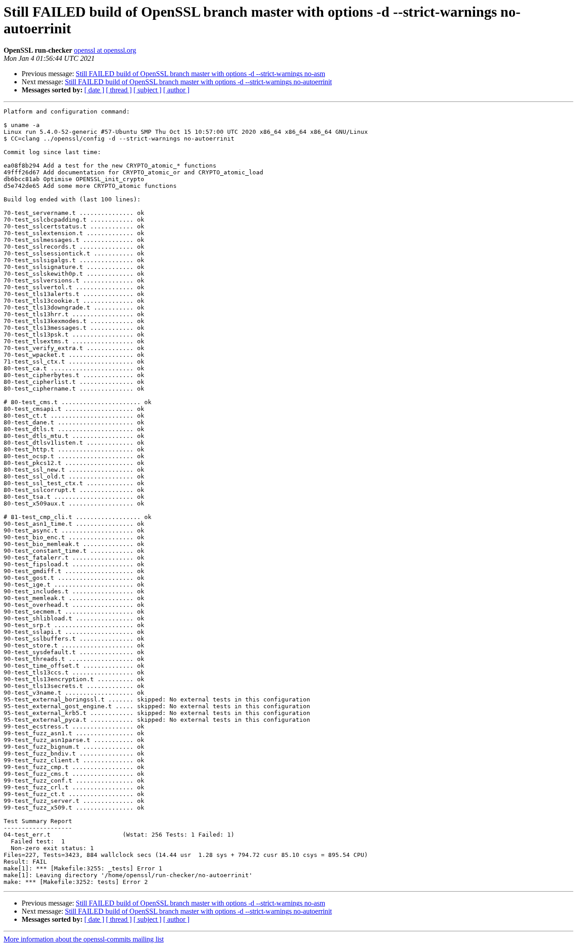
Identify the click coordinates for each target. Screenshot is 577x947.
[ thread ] (119, 90)
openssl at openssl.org (105, 50)
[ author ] (176, 90)
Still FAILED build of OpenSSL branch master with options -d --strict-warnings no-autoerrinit (198, 82)
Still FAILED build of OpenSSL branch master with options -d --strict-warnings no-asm (200, 73)
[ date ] (94, 90)
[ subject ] (147, 90)
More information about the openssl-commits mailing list (84, 939)
